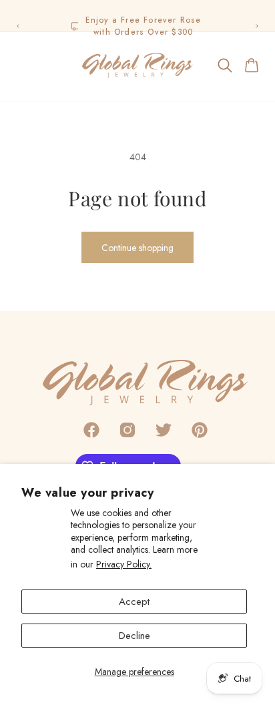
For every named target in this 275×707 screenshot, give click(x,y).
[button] (22, 65)
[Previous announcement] (18, 26)
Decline (134, 635)
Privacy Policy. (124, 564)
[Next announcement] (257, 26)
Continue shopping (137, 247)
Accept (134, 601)
